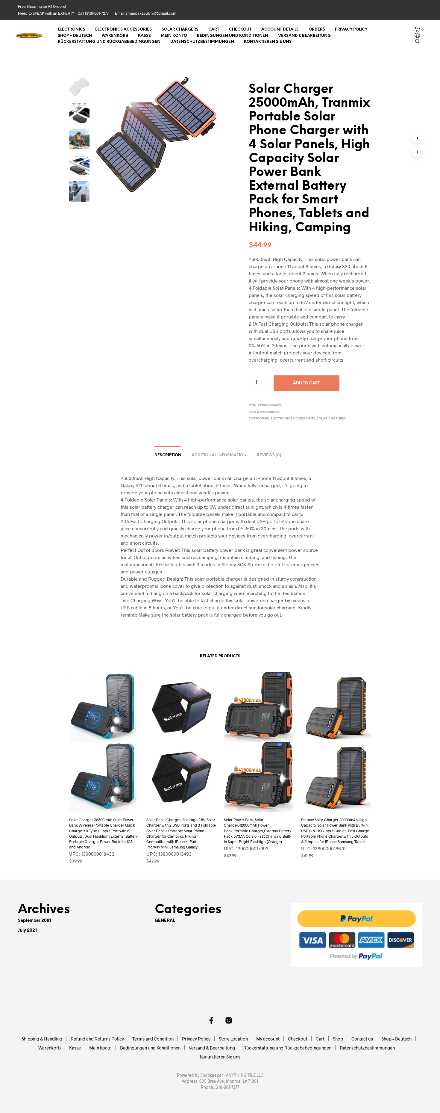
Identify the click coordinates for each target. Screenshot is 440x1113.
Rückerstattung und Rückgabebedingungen (109, 42)
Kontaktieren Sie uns (268, 42)
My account (268, 1038)
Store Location (233, 1038)
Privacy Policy (351, 29)
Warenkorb (115, 36)
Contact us (362, 1038)
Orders (317, 29)
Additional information (219, 455)
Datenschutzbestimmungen (202, 42)
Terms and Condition (153, 1038)
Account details (280, 29)
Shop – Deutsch (75, 36)
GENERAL (165, 920)
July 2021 (27, 930)
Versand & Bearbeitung (304, 36)
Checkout (240, 29)
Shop (338, 1038)
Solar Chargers (180, 29)
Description (167, 455)
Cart (213, 29)
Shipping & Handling (42, 1038)
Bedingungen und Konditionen (232, 36)
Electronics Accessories (123, 29)
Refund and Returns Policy (97, 1038)
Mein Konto (174, 36)
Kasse (144, 36)
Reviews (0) (269, 455)
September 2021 (34, 920)
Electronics (71, 29)
